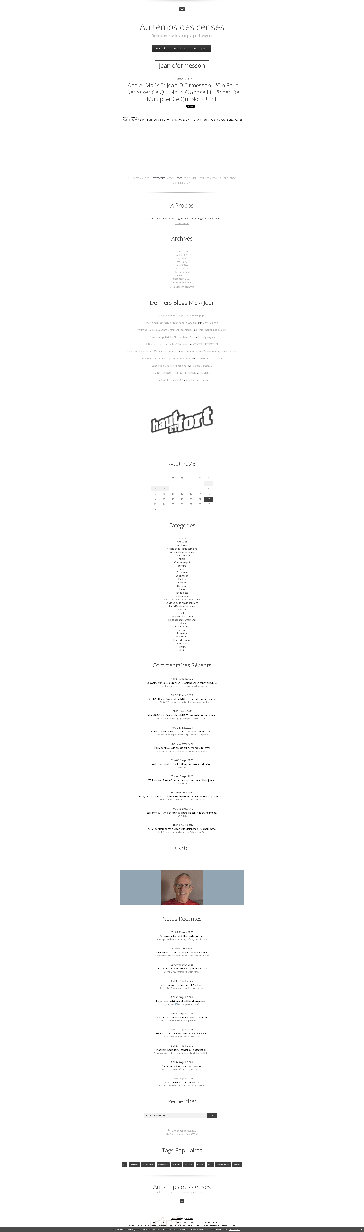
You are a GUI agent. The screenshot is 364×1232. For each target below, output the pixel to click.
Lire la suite (182, 223)
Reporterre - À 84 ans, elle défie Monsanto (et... (182, 1001)
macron (237, 1164)
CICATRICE (205, 372)
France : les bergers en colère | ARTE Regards (182, 968)
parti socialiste (223, 1164)
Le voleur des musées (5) (169, 380)
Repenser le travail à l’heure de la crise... (182, 936)
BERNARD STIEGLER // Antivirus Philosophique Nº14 (196, 796)
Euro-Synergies (206, 337)
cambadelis (163, 1164)
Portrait (182, 630)
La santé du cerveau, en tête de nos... (182, 1082)
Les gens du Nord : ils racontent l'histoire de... (182, 985)
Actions (182, 538)
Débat (182, 569)
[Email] (182, 8)
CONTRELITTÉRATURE (206, 344)
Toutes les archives (183, 286)
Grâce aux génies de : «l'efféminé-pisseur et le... (152, 351)
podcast (182, 623)
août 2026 (182, 251)
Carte (182, 848)
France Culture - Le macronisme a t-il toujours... (189, 780)
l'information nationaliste (212, 329)
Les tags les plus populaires (206, 1222)
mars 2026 (182, 268)
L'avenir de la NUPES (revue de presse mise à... (191, 699)
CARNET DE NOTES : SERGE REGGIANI (174, 372)
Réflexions (182, 636)
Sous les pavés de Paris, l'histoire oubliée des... (182, 1033)
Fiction (182, 579)
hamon (200, 1164)
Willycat (153, 780)
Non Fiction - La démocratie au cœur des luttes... (182, 952)
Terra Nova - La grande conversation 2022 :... (188, 731)
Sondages (182, 643)
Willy (155, 764)
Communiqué (182, 562)
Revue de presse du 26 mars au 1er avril (187, 747)
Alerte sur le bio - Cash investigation (182, 1066)
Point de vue (182, 626)
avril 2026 (182, 265)
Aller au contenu (11, 2)
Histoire (182, 582)
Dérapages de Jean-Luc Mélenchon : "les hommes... (187, 828)
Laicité (182, 609)
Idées (182, 589)
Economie (182, 572)
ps (124, 1164)
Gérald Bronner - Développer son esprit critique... (189, 682)
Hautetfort (189, 1219)
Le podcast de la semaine (182, 616)
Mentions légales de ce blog (161, 1225)
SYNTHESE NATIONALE (209, 358)
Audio (182, 558)
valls (210, 1164)
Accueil (161, 48)
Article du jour (182, 555)
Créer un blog (176, 1219)
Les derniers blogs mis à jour (159, 1222)
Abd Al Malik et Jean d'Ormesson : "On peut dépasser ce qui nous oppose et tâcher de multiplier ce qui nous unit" (182, 92)
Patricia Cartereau (202, 365)
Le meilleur (182, 613)
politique (188, 1164)
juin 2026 (182, 258)
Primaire (182, 633)
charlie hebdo (228, 178)
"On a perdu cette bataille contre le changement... (189, 812)
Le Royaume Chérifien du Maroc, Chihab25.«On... (211, 351)
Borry (157, 747)
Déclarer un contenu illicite (138, 1225)
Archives (179, 48)
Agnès (154, 731)
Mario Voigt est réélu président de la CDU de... (172, 322)
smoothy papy (197, 315)
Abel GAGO (153, 699)
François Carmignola (150, 796)
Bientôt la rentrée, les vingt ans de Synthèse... (166, 358)
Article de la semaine (182, 552)
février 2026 (182, 272)
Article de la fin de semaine (182, 548)
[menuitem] (161, 48)
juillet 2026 (182, 255)
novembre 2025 (182, 282)
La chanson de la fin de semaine (182, 599)
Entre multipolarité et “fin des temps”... (171, 337)
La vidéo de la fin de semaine (182, 602)
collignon (152, 812)
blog (233, 1225)
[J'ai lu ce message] (361, 1229)
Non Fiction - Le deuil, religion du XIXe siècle (182, 1017)
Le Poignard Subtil (198, 380)
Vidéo (170, 178)
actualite (176, 1164)
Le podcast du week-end (182, 619)
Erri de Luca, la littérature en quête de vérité (187, 764)
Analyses (182, 541)
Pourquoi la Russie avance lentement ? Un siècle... (165, 329)
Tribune (182, 646)
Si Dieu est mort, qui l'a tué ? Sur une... (167, 344)
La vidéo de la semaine (182, 606)
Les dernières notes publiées (183, 1222)
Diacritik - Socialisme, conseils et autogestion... (182, 1049)
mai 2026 (182, 261)
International (182, 596)
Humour (182, 586)
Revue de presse (182, 640)
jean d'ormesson (209, 178)
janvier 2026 (182, 275)
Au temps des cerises (182, 27)
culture (182, 565)
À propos (200, 48)
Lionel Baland (210, 322)
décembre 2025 (182, 278)
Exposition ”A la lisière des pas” (169, 365)
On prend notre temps (171, 315)
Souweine (152, 682)
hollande (134, 1164)
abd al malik (191, 178)
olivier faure (148, 1164)
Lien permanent (139, 178)
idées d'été (182, 592)
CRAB (151, 828)
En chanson (182, 575)
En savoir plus (234, 1229)
